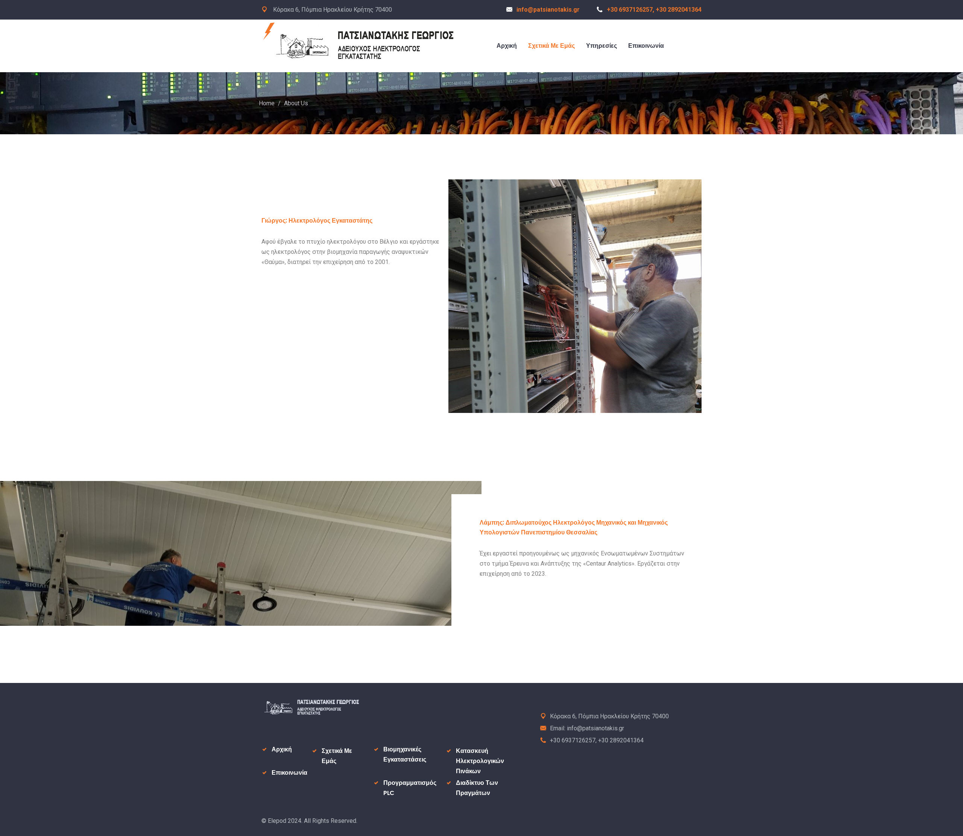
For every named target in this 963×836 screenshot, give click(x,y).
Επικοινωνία (646, 46)
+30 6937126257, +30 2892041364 (654, 9)
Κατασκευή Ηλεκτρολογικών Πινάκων (480, 761)
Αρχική (507, 46)
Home (267, 103)
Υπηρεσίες (601, 46)
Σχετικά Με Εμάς (551, 46)
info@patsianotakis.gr (548, 9)
